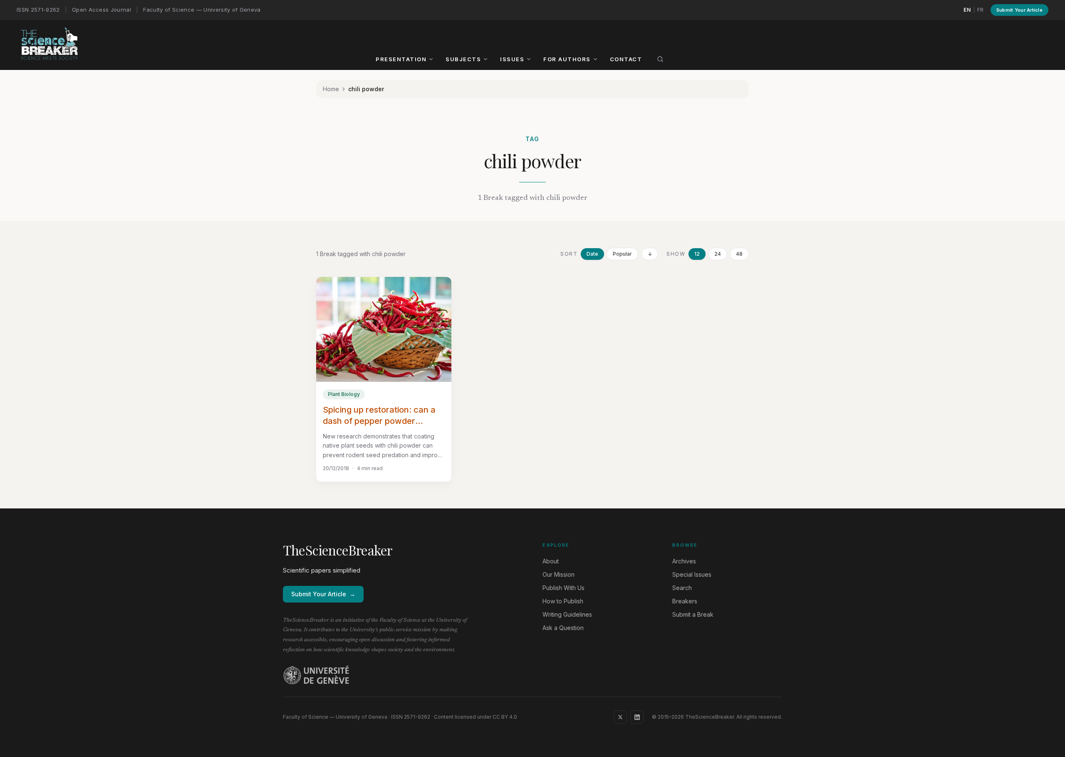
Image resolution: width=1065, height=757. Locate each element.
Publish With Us (563, 587)
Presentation (401, 59)
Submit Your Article (1019, 10)
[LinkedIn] (637, 717)
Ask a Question (563, 627)
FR (980, 10)
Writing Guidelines (567, 614)
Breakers (684, 601)
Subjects (463, 59)
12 (697, 254)
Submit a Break (692, 614)
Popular (622, 254)
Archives (684, 561)
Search (682, 587)
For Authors (567, 59)
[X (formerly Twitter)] (620, 717)
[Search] (660, 59)
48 (739, 254)
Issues (512, 59)
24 (717, 254)
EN (967, 10)
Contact (626, 59)
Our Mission (558, 574)
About (550, 561)
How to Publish (562, 601)
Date (592, 254)
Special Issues (691, 574)
